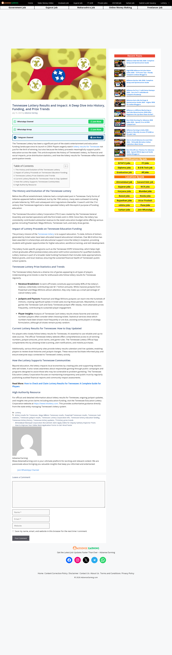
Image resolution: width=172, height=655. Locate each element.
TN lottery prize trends (64, 420)
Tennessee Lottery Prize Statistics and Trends (35, 175)
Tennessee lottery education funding (85, 417)
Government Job (17, 7)
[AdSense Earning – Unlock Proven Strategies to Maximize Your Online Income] (10, 3)
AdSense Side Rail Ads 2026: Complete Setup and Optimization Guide (140, 62)
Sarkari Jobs (124, 209)
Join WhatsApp (145, 209)
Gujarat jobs (124, 186)
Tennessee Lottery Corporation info (56, 417)
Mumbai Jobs (145, 191)
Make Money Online (45, 3)
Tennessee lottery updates (43, 420)
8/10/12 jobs (124, 163)
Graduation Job (124, 172)
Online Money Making (120, 7)
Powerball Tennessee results (76, 415)
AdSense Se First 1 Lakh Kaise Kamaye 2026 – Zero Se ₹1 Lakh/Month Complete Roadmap (140, 92)
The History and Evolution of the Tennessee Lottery (37, 169)
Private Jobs (103, 3)
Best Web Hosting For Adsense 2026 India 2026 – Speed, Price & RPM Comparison (139, 122)
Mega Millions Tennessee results (51, 415)
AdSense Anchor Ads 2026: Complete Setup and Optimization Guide (139, 81)
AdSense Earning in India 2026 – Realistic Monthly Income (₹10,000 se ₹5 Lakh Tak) (140, 132)
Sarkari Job (130, 3)
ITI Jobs (145, 163)
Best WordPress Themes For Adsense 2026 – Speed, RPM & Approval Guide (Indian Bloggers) (140, 152)
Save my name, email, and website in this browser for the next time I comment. (51, 531)
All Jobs (145, 172)
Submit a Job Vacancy (147, 3)
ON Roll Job (116, 3)
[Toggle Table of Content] (64, 166)
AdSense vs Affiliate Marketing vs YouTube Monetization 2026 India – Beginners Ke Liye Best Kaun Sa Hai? (139, 112)
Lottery (164, 3)
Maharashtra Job (86, 7)
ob (131, 182)
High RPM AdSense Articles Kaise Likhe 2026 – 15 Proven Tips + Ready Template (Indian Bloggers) (139, 72)
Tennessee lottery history (22, 420)
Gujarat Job (77, 3)
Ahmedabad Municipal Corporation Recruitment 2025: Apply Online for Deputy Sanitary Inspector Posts (55, 423)
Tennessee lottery (46, 234)
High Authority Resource (25, 184)
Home (30, 3)
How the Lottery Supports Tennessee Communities (37, 181)
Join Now (97, 121)
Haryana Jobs (124, 191)
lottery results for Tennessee (86, 146)
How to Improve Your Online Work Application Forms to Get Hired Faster (43, 425)
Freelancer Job (154, 7)
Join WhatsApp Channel (28, 470)
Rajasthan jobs (124, 200)
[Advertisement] (86, 27)
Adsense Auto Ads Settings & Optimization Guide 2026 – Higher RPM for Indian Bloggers (140, 102)
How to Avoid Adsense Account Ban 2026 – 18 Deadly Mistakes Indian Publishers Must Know (139, 142)
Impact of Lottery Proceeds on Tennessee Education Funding (41, 172)
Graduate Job (63, 3)
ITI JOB (90, 3)
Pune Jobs (145, 205)
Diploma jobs (124, 167)
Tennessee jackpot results (30, 417)
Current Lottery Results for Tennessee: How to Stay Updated (41, 178)
